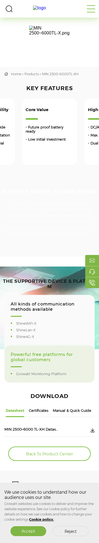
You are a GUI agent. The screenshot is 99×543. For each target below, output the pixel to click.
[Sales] (92, 260)
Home (16, 74)
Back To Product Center (49, 453)
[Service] (92, 271)
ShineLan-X (29, 330)
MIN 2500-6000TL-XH (60, 74)
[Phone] (92, 282)
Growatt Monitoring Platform (44, 374)
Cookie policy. (41, 519)
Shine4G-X (28, 337)
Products (31, 74)
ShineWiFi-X (29, 323)
